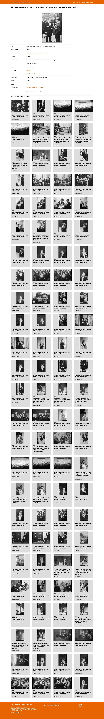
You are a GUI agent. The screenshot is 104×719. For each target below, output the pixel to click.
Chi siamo (78, 2)
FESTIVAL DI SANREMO (33, 87)
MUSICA (42, 87)
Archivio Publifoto (85, 2)
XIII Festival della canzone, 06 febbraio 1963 (37, 53)
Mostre (91, 2)
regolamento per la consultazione (17, 715)
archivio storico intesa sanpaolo (21, 2)
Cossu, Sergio (30, 66)
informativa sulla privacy (15, 712)
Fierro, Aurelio (37, 73)
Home (74, 2)
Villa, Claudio (30, 73)
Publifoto (29, 70)
